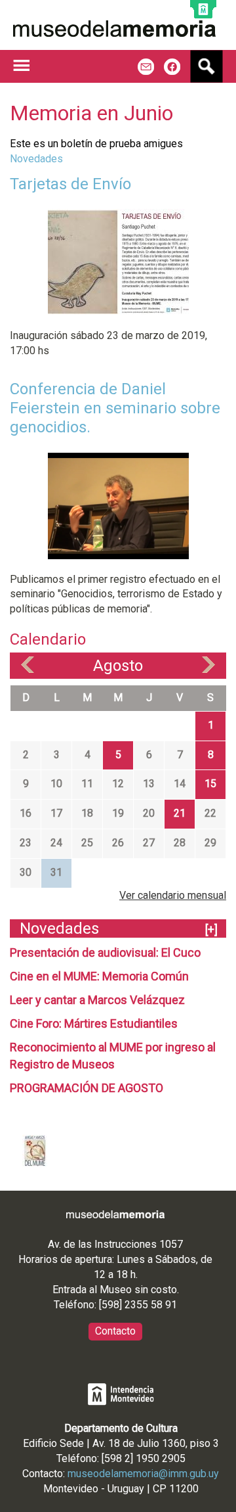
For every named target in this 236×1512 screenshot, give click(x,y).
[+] (211, 929)
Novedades (36, 158)
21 (180, 813)
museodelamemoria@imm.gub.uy (143, 1473)
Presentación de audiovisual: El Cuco (105, 952)
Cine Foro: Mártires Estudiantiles (94, 1023)
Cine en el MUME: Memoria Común (99, 976)
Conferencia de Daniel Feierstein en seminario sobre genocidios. (115, 408)
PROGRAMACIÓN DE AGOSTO (86, 1088)
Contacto (115, 1331)
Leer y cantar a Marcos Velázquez (97, 1000)
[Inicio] (114, 28)
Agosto (118, 665)
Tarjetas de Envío (70, 184)
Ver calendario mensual (172, 895)
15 (210, 783)
